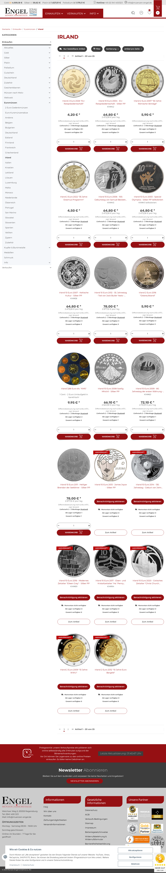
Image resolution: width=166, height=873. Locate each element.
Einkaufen (7, 44)
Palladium (9, 70)
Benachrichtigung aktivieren (111, 504)
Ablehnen (135, 864)
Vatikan (8, 235)
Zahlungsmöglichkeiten (55, 823)
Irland (8, 160)
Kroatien (9, 170)
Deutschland (10, 80)
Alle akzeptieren (135, 850)
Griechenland (11, 155)
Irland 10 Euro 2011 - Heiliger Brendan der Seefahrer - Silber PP (73, 489)
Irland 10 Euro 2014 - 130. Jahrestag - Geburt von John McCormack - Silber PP (147, 489)
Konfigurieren (135, 857)
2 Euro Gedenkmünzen (16, 110)
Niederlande (11, 200)
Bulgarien (10, 130)
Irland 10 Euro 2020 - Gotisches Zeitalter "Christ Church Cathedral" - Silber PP (147, 585)
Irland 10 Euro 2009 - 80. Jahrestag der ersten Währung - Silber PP (147, 393)
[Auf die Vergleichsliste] (79, 72)
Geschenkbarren (12, 90)
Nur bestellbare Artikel (74, 52)
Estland (8, 140)
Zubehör (8, 85)
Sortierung (111, 52)
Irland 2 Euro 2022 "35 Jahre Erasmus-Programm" (73, 201)
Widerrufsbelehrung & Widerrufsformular (96, 840)
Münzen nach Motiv (13, 95)
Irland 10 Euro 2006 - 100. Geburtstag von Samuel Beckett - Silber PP (111, 201)
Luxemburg (11, 185)
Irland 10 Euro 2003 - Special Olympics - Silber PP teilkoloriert (147, 201)
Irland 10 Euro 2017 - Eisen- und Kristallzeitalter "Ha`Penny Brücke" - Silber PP (111, 585)
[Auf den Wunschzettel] (86, 72)
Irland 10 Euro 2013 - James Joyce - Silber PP (111, 489)
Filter (98, 52)
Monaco (9, 195)
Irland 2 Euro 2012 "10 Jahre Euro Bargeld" (110, 674)
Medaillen (9, 255)
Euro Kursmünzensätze (16, 115)
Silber (7, 60)
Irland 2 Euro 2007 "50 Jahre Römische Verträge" (147, 105)
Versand (75, 126)
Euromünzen (10, 105)
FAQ (46, 810)
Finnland (9, 145)
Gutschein (9, 75)
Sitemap (89, 826)
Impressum (14, 865)
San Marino (10, 215)
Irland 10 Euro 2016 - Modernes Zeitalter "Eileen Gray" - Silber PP (74, 584)
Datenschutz (28, 865)
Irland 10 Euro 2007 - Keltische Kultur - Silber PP (73, 297)
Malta (8, 190)
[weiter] (72, 59)
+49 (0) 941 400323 (114, 4)
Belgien (9, 125)
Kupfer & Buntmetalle (14, 250)
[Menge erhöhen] (89, 144)
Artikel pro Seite (132, 52)
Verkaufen (7, 270)
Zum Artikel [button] (110, 535)
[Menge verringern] (58, 144)
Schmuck (8, 260)
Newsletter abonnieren (85, 784)
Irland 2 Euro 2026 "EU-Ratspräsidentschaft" (73, 105)
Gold (6, 55)
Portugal (9, 210)
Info (6, 265)
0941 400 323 (12, 817)
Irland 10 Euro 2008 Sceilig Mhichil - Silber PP (110, 393)
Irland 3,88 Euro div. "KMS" (74, 391)
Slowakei (9, 220)
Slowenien (10, 225)
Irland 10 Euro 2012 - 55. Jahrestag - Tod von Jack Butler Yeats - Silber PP (110, 297)
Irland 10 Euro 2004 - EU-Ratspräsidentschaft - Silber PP (111, 105)
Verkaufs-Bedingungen (96, 821)
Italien (8, 165)
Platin (7, 65)
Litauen (9, 180)
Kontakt (47, 818)
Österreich (10, 205)
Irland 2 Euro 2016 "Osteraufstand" (147, 297)
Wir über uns (50, 814)
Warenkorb (71, 151)
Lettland (9, 175)
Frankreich (10, 150)
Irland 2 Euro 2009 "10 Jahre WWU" (73, 674)
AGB (87, 817)
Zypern (8, 240)
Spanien (9, 230)
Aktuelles (8, 50)
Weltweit (8, 100)
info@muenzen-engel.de (140, 4)
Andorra (9, 120)
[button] (133, 16)
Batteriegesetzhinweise (96, 835)
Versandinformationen (54, 827)
